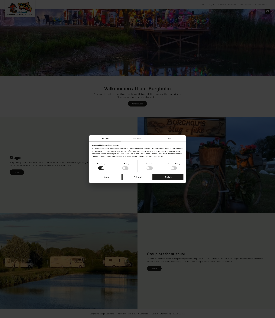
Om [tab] (169, 138)
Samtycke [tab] (105, 138)
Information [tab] (137, 138)
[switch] (125, 168)
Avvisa (106, 177)
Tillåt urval (137, 177)
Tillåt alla (168, 177)
